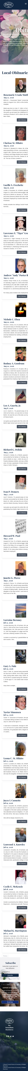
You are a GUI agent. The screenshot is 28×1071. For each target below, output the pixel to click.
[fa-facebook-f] (6, 1036)
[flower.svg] (8, 1036)
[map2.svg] (10, 1036)
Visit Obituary (22, 120)
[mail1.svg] (13, 1036)
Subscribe (10, 975)
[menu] (25, 3)
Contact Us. (24, 45)
